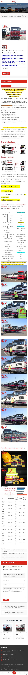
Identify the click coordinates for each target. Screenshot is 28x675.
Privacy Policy (12, 668)
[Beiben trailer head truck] (20, 627)
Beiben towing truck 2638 (7, 633)
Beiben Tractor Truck (10, 15)
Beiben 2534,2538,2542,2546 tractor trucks (13, 102)
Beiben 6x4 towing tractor (20, 15)
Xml (7, 668)
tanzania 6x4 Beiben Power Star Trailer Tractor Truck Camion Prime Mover (13, 558)
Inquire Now (6, 73)
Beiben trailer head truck (20, 633)
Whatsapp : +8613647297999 (9, 654)
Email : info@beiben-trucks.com (10, 659)
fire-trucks (16, 669)
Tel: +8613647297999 (8, 657)
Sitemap (3, 668)
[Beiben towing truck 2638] (7, 627)
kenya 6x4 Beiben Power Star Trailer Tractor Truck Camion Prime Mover (13, 554)
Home (3, 15)
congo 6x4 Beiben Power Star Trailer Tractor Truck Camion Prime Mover (13, 550)
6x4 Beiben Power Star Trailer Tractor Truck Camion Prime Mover (14, 99)
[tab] (6, 86)
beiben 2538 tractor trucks (20, 131)
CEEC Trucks (10, 669)
